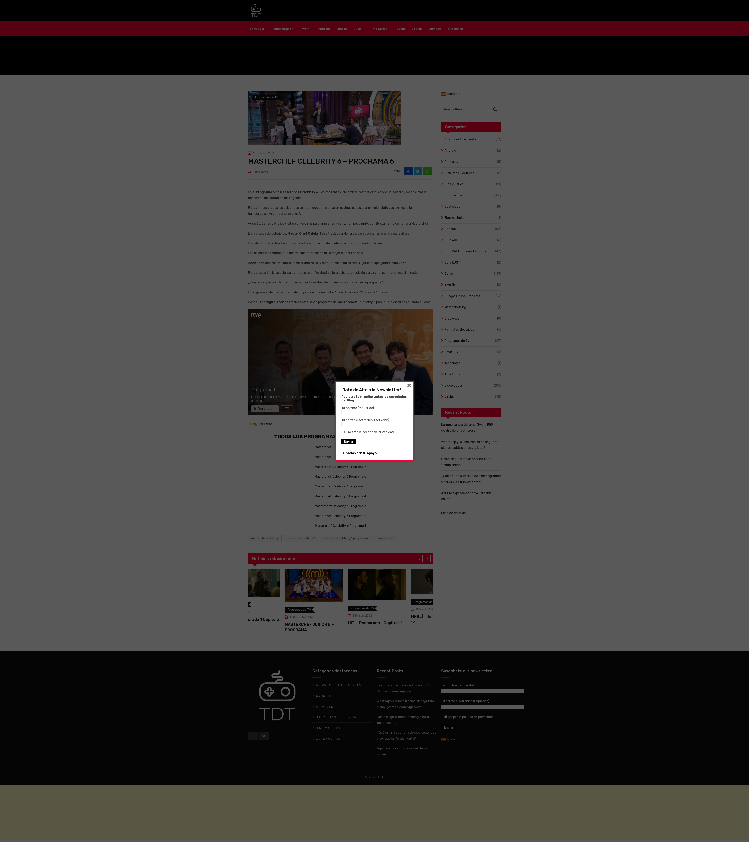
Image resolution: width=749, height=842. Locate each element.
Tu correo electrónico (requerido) (365, 420)
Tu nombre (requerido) (357, 408)
